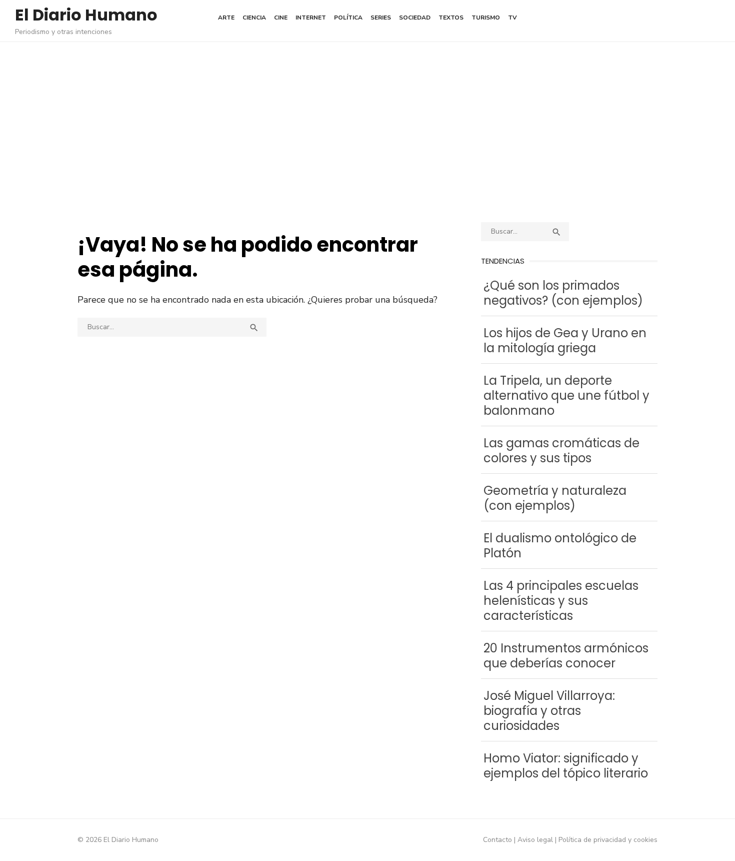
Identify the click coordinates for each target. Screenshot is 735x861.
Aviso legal (535, 839)
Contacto (497, 839)
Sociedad (414, 18)
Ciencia (254, 18)
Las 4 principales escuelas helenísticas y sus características (561, 600)
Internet (311, 18)
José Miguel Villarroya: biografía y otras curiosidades (549, 710)
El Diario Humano (86, 15)
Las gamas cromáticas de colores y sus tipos (562, 450)
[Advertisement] (368, 132)
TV (512, 18)
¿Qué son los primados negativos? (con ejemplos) (563, 293)
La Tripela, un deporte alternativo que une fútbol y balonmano (567, 395)
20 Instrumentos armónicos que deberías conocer (566, 655)
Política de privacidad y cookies (608, 839)
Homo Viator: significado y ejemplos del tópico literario (566, 765)
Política (348, 18)
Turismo (486, 18)
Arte (226, 18)
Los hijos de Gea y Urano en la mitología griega (565, 340)
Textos (451, 18)
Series (380, 18)
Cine (281, 18)
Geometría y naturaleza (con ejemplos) (555, 498)
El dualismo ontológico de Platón (560, 545)
